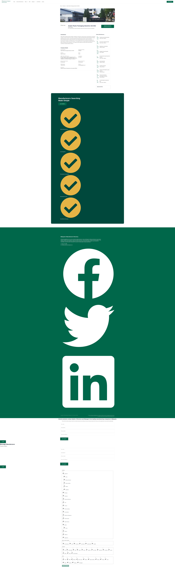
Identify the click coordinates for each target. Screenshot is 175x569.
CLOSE (3, 441)
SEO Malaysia (80, 415)
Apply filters (65, 565)
